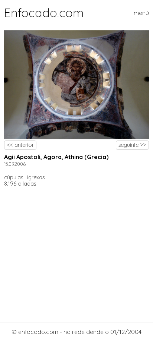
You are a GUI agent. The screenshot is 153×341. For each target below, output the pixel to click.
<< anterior (20, 145)
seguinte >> (132, 145)
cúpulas (13, 177)
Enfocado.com (44, 12)
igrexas (36, 177)
